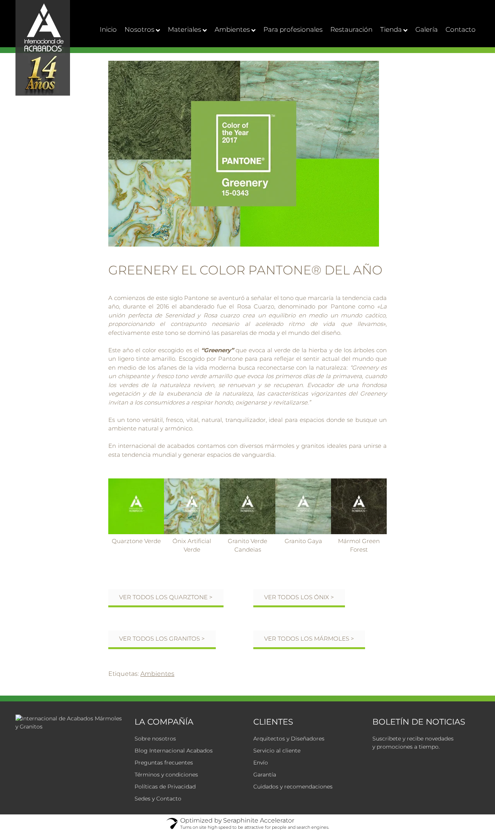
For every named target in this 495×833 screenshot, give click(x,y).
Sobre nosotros (155, 738)
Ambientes (157, 673)
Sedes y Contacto (158, 798)
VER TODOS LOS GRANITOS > (162, 638)
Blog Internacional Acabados (174, 750)
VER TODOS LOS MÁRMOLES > (309, 638)
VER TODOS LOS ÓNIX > (299, 597)
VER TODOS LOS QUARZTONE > (166, 597)
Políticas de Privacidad (165, 786)
